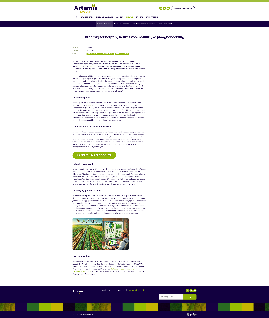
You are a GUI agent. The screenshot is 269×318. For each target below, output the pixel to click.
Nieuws (129, 17)
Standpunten (87, 17)
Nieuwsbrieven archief (122, 24)
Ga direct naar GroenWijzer (94, 155)
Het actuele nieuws (104, 24)
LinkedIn (160, 8)
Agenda (119, 17)
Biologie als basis (104, 17)
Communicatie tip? (165, 24)
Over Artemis (152, 17)
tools (126, 53)
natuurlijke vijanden (106, 53)
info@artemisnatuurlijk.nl (136, 290)
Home (76, 17)
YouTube (168, 8)
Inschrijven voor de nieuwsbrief (144, 24)
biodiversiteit (92, 53)
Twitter (164, 8)
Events (139, 17)
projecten (118, 53)
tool (89, 105)
